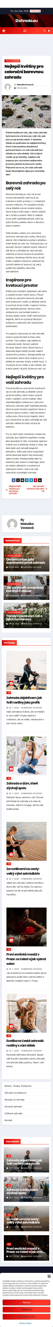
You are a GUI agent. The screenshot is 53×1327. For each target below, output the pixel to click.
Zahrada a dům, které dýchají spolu (22, 1191)
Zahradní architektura (15, 1092)
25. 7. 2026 (14, 969)
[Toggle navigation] (24, 31)
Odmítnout (27, 1309)
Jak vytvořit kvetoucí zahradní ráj (35, 488)
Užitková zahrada (13, 1113)
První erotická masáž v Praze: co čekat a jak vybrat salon (26, 959)
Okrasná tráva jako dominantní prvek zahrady (25, 561)
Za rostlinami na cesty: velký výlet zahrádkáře (23, 1221)
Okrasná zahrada (12, 61)
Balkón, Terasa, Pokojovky (18, 1086)
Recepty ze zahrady (15, 1099)
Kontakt (8, 1120)
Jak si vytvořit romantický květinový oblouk (25, 589)
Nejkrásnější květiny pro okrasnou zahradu (15, 490)
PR (9, 693)
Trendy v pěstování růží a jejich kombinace (24, 617)
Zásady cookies (25, 1323)
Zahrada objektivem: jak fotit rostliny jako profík (24, 1162)
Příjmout (26, 1302)
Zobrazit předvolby (26, 1316)
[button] (49, 1276)
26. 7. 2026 (14, 708)
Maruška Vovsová (25, 84)
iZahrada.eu (26, 20)
